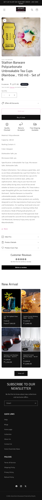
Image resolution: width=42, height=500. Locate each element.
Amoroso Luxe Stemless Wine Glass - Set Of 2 (11, 356)
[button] (4, 9)
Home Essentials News (12, 449)
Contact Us (8, 444)
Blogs (6, 425)
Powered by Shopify (29, 496)
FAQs (6, 420)
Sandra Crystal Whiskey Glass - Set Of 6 (30, 317)
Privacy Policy (9, 472)
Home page (8, 429)
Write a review (21, 267)
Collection (8, 434)
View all (21, 373)
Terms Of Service (10, 463)
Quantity (4, 91)
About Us (7, 439)
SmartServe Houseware (17, 496)
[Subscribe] (35, 403)
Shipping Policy (9, 467)
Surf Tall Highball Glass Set (11, 317)
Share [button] (6, 229)
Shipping (12, 87)
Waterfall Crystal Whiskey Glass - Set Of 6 (30, 356)
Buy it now (21, 117)
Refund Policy (9, 477)
